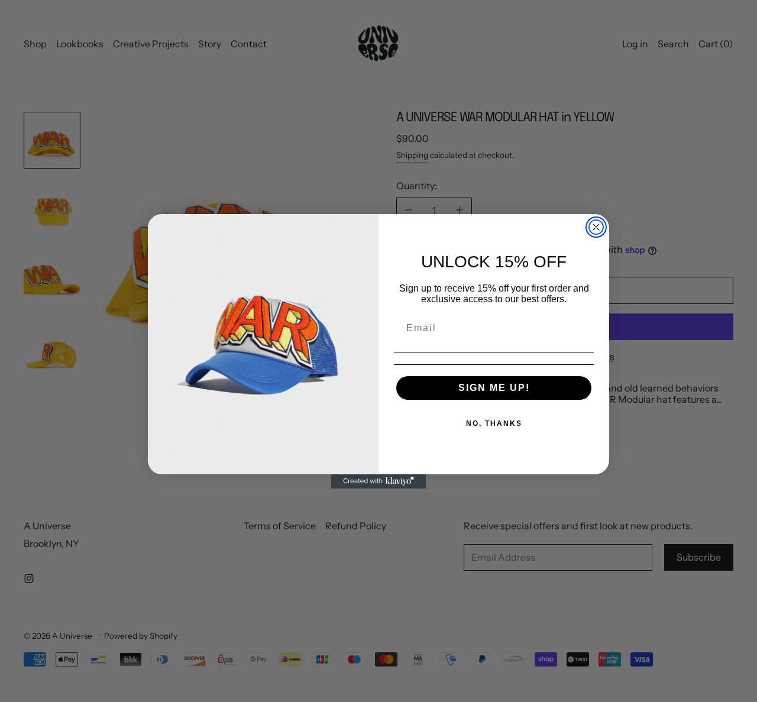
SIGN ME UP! (494, 388)
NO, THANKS (494, 423)
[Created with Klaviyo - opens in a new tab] (378, 481)
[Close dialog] (596, 227)
